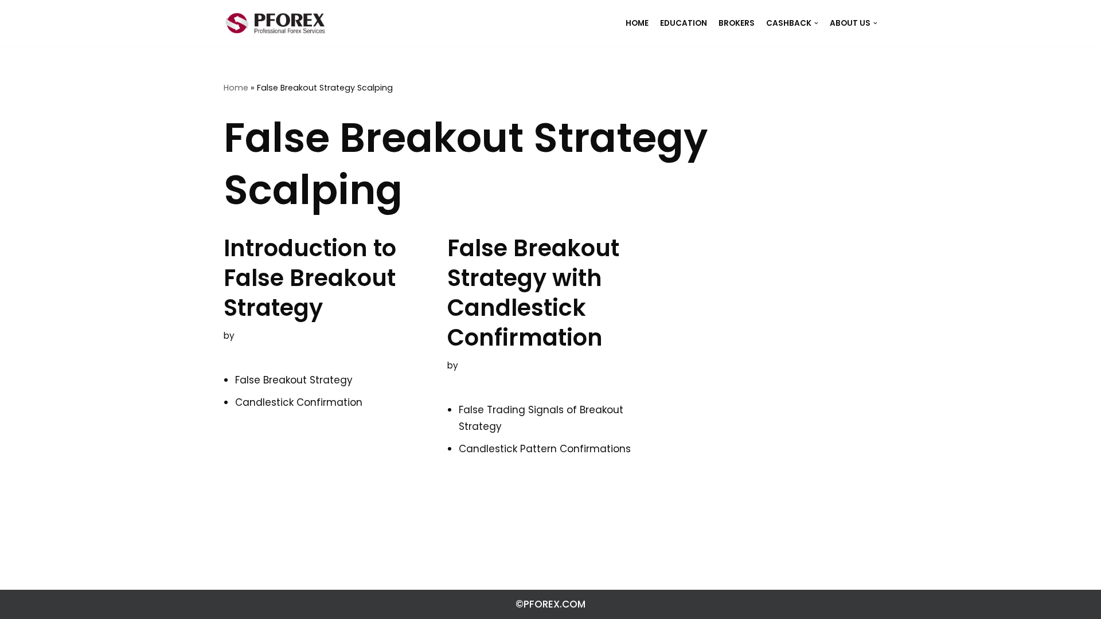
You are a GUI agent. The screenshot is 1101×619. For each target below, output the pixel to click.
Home (236, 87)
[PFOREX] (275, 23)
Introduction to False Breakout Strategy (310, 278)
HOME (637, 23)
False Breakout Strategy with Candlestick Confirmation (533, 293)
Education (683, 23)
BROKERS (737, 23)
